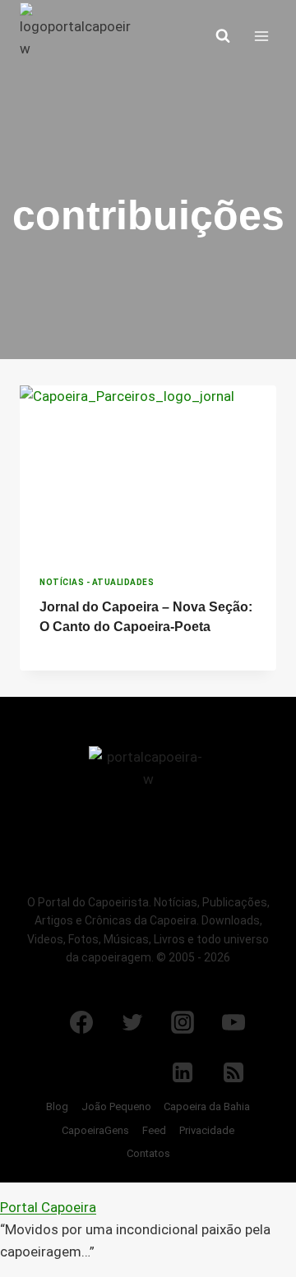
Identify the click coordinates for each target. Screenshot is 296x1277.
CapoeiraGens (95, 1130)
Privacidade (206, 1130)
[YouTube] (233, 1022)
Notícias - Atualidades (96, 582)
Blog (57, 1106)
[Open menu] (261, 35)
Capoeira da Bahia (207, 1106)
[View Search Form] (223, 36)
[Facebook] (81, 1022)
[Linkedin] (183, 1072)
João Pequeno (116, 1106)
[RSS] (233, 1072)
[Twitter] (132, 1022)
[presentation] (148, 470)
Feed (154, 1130)
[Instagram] (183, 1022)
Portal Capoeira (48, 1207)
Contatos (148, 1153)
